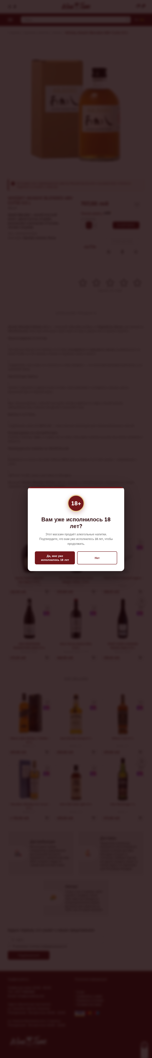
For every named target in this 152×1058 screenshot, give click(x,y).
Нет (97, 558)
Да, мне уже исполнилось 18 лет (55, 558)
